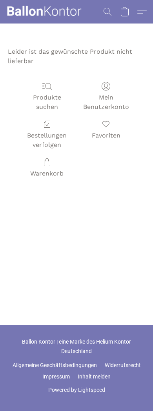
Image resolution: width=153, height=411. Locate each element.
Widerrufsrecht (123, 365)
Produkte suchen (47, 102)
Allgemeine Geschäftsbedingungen (55, 365)
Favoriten (106, 135)
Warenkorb (47, 173)
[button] (46, 12)
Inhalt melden (94, 376)
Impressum (56, 376)
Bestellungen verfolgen (47, 140)
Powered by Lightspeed (76, 390)
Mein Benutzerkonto (106, 102)
